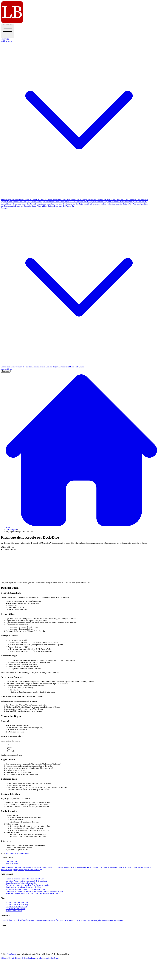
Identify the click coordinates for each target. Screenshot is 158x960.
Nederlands (68, 920)
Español (49, 920)
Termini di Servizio (23, 958)
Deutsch (81, 920)
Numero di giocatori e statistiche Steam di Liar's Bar (20, 200)
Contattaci (12, 958)
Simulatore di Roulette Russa (25, 367)
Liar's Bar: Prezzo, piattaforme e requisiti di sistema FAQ (59, 200)
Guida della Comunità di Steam (17, 853)
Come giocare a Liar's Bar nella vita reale (95, 200)
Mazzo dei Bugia (12, 863)
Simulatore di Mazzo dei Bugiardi (71, 367)
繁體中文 (17, 920)
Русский (87, 920)
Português (36, 920)
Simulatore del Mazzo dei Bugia (17, 904)
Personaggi (5, 39)
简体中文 (10, 920)
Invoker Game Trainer (14, 911)
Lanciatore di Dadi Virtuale (15, 909)
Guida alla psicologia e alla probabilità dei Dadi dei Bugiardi (107, 204)
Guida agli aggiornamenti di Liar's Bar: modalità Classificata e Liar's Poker (33, 893)
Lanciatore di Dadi (8, 367)
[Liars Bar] (12, 22)
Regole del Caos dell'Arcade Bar (62, 206)
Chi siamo (4, 958)
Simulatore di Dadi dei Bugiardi (47, 367)
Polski (61, 920)
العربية (97, 920)
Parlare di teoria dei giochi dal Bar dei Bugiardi (24, 204)
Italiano (43, 920)
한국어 (75, 920)
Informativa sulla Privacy (39, 958)
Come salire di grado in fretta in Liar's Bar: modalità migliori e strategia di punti (34, 891)
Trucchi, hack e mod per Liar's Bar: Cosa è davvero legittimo (28, 885)
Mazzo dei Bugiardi (103, 202)
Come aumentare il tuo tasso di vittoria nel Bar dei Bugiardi (63, 204)
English (3, 920)
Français (30, 920)
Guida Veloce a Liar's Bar (40, 206)
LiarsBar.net (11, 954)
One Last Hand (6, 369)
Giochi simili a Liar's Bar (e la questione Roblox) (25, 202)
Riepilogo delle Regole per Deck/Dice (17, 206)
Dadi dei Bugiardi (89, 202)
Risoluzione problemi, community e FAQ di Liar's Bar (63, 202)
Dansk (92, 920)
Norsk (120, 920)
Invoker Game (53, 958)
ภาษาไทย (55, 920)
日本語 (24, 920)
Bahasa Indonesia (106, 920)
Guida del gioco (11, 530)
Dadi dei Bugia (11, 861)
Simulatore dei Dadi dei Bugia (17, 902)
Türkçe (115, 920)
